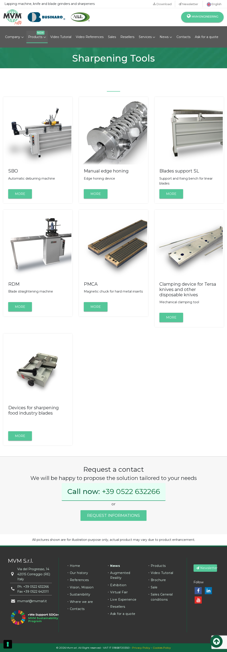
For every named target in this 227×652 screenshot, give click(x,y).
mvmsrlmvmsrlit (32, 601)
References (79, 580)
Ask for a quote (206, 37)
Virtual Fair (119, 592)
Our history (79, 573)
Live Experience (123, 600)
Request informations (113, 515)
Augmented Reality (120, 575)
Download (164, 4)
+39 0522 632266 (131, 491)
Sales (112, 37)
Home (75, 566)
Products (35, 37)
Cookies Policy (162, 647)
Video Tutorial (60, 37)
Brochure (158, 580)
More (20, 194)
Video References (90, 37)
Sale (154, 587)
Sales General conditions (162, 596)
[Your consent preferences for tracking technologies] (8, 644)
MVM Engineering (204, 16)
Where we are (81, 602)
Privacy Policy (141, 647)
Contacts (183, 37)
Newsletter (190, 4)
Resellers (127, 37)
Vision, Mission (82, 587)
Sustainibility (80, 594)
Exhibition (118, 585)
